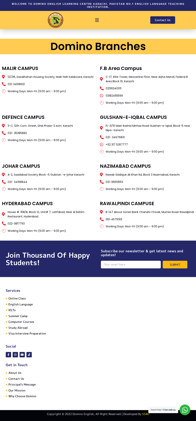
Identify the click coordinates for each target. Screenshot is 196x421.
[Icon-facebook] (8, 354)
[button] (97, 20)
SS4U (145, 414)
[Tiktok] (29, 354)
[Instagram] (15, 354)
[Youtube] (22, 354)
